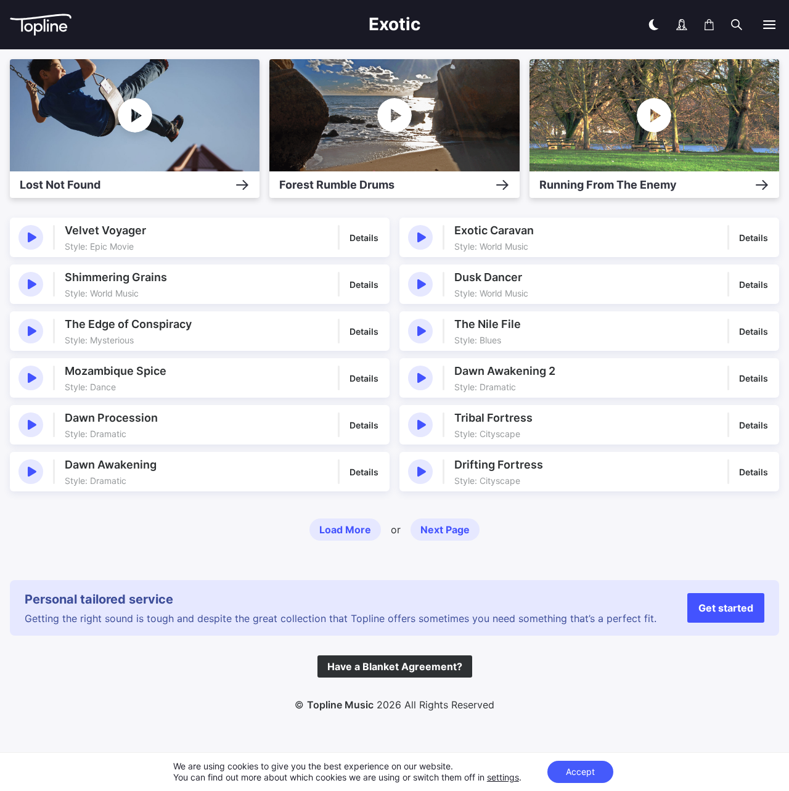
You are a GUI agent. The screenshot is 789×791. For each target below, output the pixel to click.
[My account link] (681, 24)
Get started (725, 608)
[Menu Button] (769, 25)
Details (364, 237)
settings (503, 777)
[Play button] (30, 237)
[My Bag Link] (709, 24)
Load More (345, 529)
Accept (580, 771)
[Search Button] (736, 24)
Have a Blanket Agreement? (394, 666)
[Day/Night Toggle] (653, 24)
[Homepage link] (108, 25)
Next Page (445, 529)
